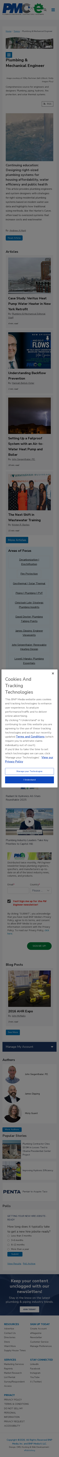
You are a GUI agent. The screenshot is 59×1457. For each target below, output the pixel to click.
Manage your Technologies (29, 771)
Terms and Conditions (30, 737)
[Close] (53, 673)
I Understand (29, 779)
